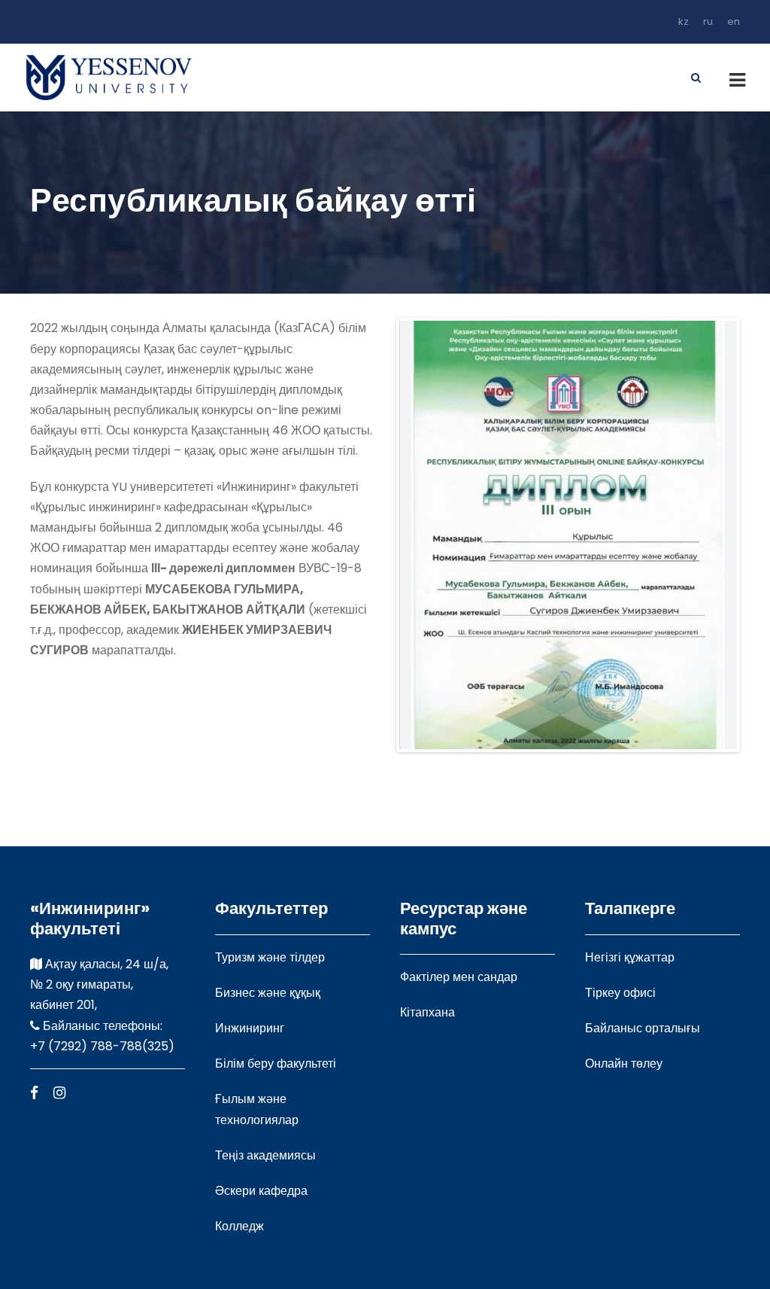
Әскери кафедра (261, 1190)
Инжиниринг (249, 1028)
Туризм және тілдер (270, 957)
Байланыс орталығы (642, 1028)
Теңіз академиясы (265, 1155)
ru (708, 21)
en (733, 21)
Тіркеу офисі (620, 992)
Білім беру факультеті (275, 1063)
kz (683, 21)
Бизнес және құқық (267, 992)
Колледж (239, 1226)
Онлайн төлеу (623, 1063)
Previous (377, 535)
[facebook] (34, 1093)
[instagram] (59, 1093)
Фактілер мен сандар (458, 977)
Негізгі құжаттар (630, 957)
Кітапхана (427, 1012)
